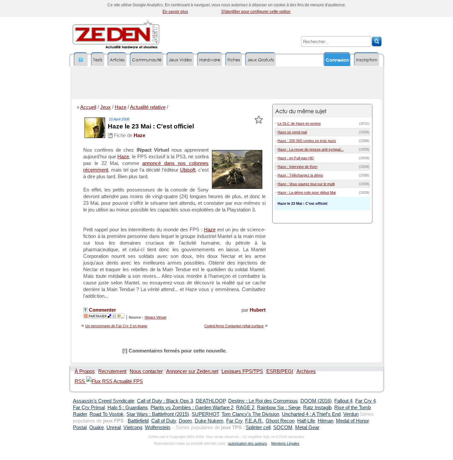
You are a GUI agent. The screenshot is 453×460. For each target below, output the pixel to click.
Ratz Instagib (317, 407)
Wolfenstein (157, 427)
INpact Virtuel (155, 317)
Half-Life (306, 420)
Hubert (258, 310)
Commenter (102, 310)
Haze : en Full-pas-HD (296, 158)
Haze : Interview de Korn (297, 167)
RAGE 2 (245, 407)
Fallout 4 (343, 401)
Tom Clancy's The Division (250, 414)
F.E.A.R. (254, 420)
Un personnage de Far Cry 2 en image (116, 326)
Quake (96, 427)
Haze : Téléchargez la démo (300, 175)
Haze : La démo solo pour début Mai (307, 192)
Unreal (113, 427)
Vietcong (132, 427)
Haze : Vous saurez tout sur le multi (306, 184)
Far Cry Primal (89, 407)
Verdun (350, 414)
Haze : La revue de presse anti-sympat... (311, 149)
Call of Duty (163, 420)
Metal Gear (307, 427)
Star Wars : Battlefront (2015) (157, 414)
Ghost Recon (280, 420)
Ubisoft (187, 170)
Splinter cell (258, 427)
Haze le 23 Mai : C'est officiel (151, 126)
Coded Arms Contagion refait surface (234, 326)
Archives (306, 371)
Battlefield (138, 420)
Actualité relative (147, 107)
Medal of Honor (352, 420)
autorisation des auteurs (247, 443)
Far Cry (234, 420)
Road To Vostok (107, 414)
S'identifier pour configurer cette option (256, 11)
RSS (80, 381)
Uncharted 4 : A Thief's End (311, 414)
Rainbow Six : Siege (278, 407)
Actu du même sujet (300, 111)
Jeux (105, 107)
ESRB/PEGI (279, 371)
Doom (185, 420)
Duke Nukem (209, 420)
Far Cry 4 (365, 401)
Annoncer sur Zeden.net (192, 371)
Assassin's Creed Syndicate (103, 401)
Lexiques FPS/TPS (242, 371)
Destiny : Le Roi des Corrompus (263, 401)
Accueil (88, 107)
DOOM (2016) (316, 401)
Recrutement (112, 371)
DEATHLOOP (211, 401)
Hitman (325, 420)
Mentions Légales (285, 443)
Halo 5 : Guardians (127, 407)
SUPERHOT (205, 414)
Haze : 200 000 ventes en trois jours (307, 141)
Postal (80, 427)
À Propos (85, 371)
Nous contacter (146, 371)
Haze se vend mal (292, 132)
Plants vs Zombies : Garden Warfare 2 (192, 407)
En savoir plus (175, 11)
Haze (120, 107)
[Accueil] (81, 59)
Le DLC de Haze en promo (299, 123)
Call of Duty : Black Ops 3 (165, 401)
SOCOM (282, 427)
